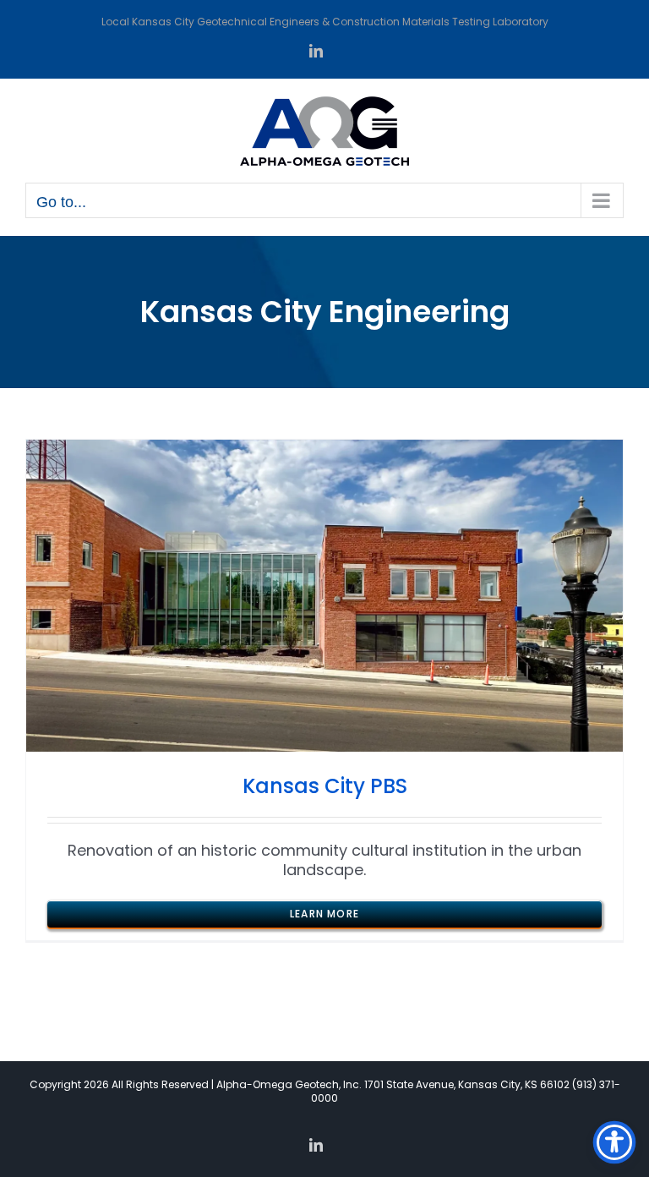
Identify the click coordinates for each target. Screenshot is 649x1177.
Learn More (324, 913)
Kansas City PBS (325, 786)
